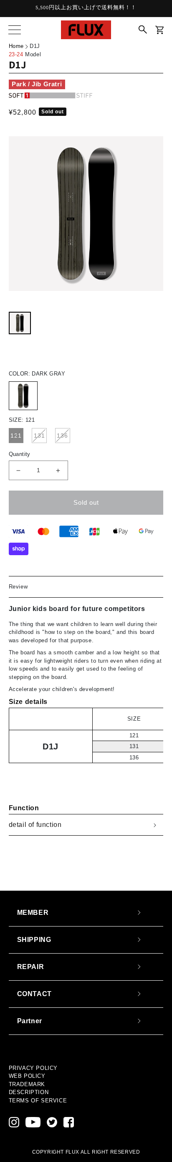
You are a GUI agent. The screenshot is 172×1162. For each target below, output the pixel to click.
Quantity (19, 454)
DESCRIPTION (29, 1092)
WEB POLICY (27, 1076)
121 (16, 435)
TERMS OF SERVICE (38, 1100)
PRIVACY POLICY (33, 1068)
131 (39, 435)
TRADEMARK (27, 1084)
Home (16, 46)
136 (62, 435)
